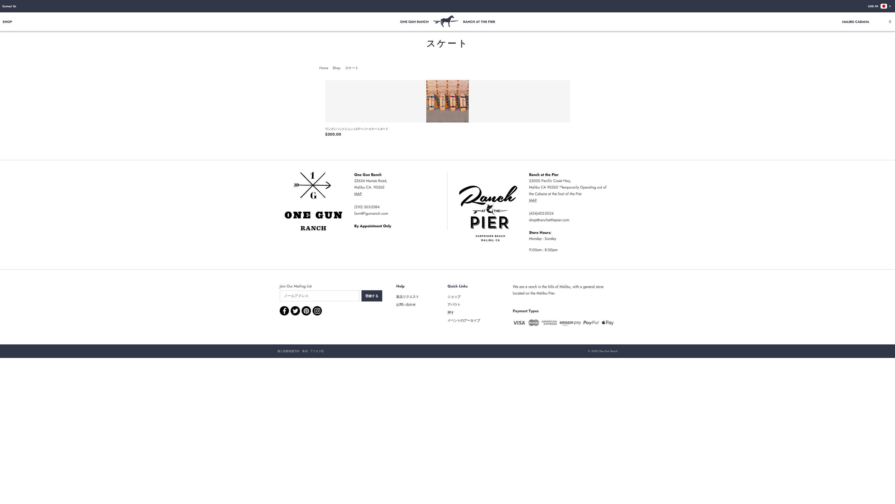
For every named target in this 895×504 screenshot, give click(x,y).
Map (358, 193)
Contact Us (9, 6)
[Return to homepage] (445, 25)
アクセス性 (317, 351)
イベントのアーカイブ (464, 320)
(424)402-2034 (541, 213)
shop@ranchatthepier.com (549, 220)
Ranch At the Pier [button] (479, 22)
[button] (887, 21)
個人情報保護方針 (288, 351)
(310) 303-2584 (366, 207)
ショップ (454, 296)
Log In (873, 6)
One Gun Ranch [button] (414, 22)
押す (451, 312)
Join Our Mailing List (296, 286)
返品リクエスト (407, 296)
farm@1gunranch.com (371, 213)
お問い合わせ (406, 304)
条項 (305, 351)
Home (323, 68)
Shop (337, 68)
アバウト (454, 304)
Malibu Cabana (855, 22)
